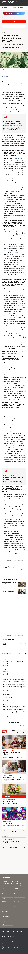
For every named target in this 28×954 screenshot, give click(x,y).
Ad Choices (18, 941)
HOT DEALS (7, 839)
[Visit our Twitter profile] (8, 947)
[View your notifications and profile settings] (25, 654)
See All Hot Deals (14, 847)
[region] (14, 684)
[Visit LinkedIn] (17, 947)
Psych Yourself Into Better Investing (9, 583)
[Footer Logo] (14, 877)
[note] (14, 69)
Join (14, 21)
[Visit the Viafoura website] (23, 725)
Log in (19, 643)
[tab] (6, 654)
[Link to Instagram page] (13, 947)
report (23, 665)
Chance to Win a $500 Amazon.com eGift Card (12, 122)
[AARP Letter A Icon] (6, 472)
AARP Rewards (4, 898)
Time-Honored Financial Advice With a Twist (11, 38)
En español (5, 76)
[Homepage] (5, 8)
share (18, 665)
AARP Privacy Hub (10, 931)
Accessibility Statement (6, 933)
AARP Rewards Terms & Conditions (8, 936)
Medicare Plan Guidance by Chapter (13, 478)
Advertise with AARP (17, 898)
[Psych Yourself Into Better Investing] (22, 584)
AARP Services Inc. (17, 908)
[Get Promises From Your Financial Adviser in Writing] (22, 591)
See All (14, 831)
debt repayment (14, 252)
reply (4, 665)
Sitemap (3, 931)
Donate (3, 891)
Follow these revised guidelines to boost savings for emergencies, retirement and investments (12, 45)
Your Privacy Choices (6, 943)
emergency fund (19, 158)
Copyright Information (6, 938)
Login (19, 7)
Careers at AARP (17, 901)
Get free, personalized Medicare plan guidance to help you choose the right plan (13, 482)
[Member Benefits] (5, 732)
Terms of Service (19, 931)
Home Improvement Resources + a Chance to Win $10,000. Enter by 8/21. (11, 2)
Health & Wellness (8, 475)
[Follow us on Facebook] (3, 947)
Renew (14, 26)
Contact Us (16, 888)
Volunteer (4, 893)
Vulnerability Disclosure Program (8, 941)
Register (14, 7)
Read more (23, 687)
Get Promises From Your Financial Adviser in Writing (9, 590)
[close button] (26, 11)
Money (4, 32)
